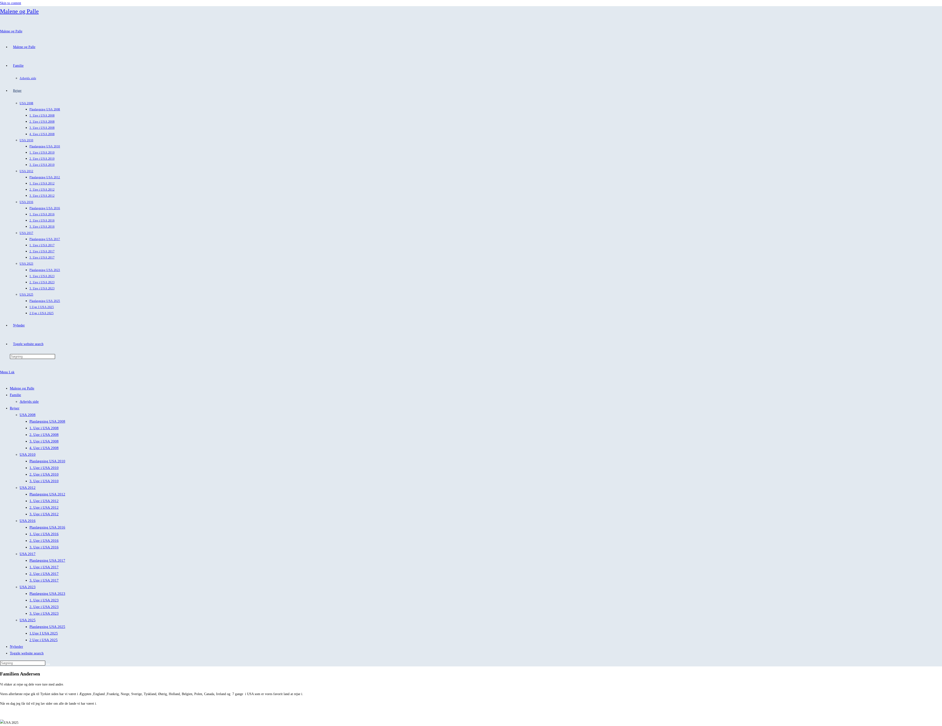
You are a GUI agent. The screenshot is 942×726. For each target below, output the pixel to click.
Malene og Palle (19, 11)
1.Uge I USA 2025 (43, 633)
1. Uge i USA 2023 (44, 600)
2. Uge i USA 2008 (44, 435)
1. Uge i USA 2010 (44, 468)
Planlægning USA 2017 (47, 560)
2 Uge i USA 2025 (43, 640)
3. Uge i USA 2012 (44, 514)
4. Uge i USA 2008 (44, 448)
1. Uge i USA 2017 (44, 567)
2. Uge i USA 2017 (44, 574)
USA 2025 (28, 620)
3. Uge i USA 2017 (44, 580)
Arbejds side (29, 401)
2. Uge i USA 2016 (44, 541)
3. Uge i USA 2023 (44, 613)
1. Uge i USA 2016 (44, 534)
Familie (15, 395)
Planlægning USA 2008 (47, 421)
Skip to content (10, 3)
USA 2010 (28, 454)
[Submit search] (48, 664)
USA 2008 (28, 415)
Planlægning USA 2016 (47, 527)
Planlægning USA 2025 (47, 627)
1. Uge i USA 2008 (44, 428)
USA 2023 (28, 587)
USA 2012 (28, 488)
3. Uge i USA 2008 (44, 441)
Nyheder (16, 646)
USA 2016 (28, 521)
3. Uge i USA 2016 (44, 547)
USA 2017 (28, 554)
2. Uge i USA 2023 (44, 607)
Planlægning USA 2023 (47, 594)
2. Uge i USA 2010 (44, 474)
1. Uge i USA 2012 (44, 501)
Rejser (14, 408)
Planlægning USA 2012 (47, 494)
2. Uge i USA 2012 (44, 507)
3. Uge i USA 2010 (44, 481)
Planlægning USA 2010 (47, 461)
